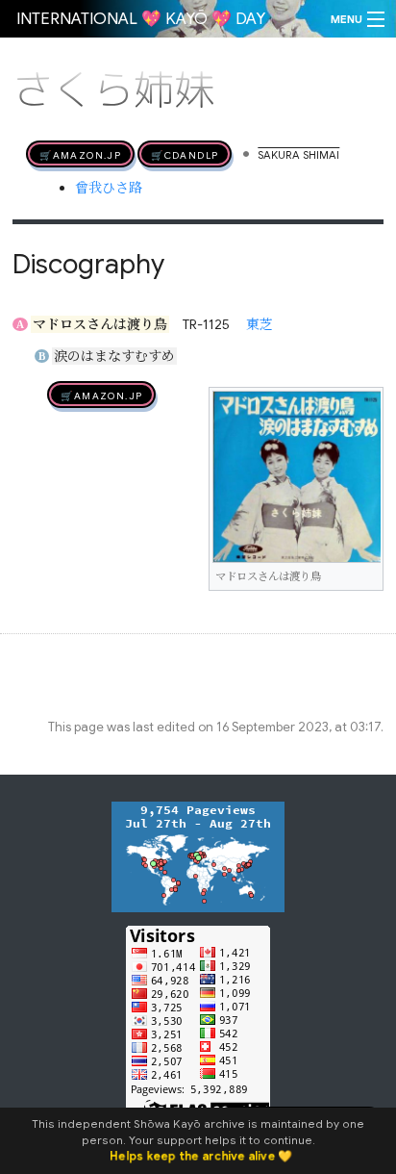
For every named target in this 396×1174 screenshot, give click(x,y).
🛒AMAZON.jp (80, 154)
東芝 (259, 324)
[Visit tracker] (198, 855)
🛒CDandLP (184, 154)
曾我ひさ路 (108, 187)
